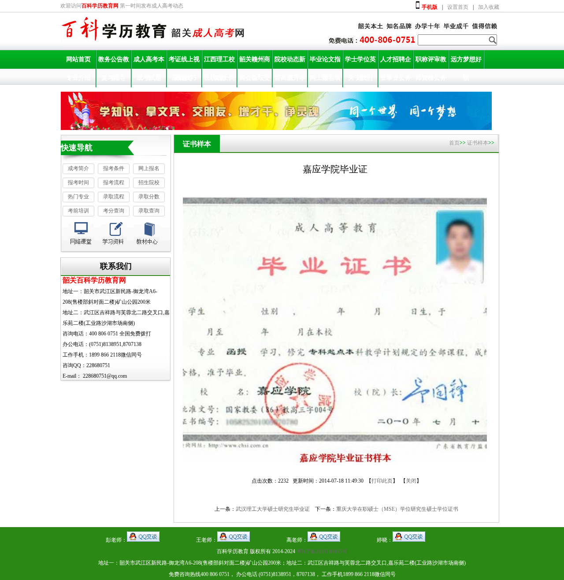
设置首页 (457, 7)
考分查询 (113, 211)
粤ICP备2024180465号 (322, 551)
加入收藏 (488, 7)
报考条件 (113, 168)
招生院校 (149, 182)
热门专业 (78, 196)
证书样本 (477, 143)
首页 (454, 143)
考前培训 (78, 211)
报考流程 (113, 182)
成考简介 (78, 168)
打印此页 (382, 481)
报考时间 (78, 182)
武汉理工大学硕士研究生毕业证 (273, 509)
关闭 (411, 481)
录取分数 (149, 196)
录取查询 (149, 211)
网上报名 (149, 168)
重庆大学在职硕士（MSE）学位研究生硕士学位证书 (397, 509)
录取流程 (113, 196)
